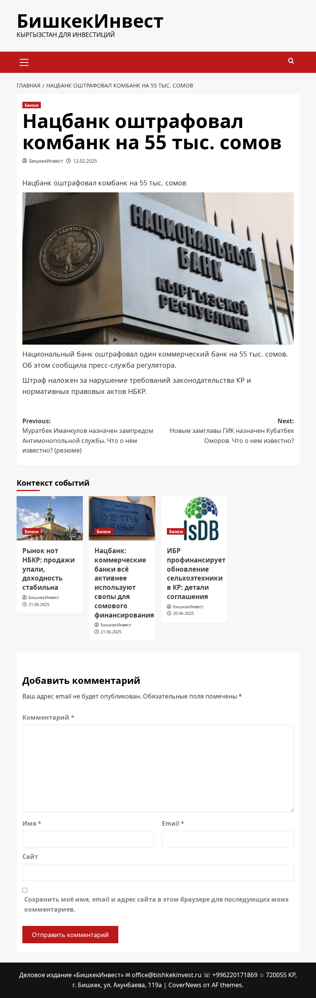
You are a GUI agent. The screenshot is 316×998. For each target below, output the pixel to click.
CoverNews (185, 985)
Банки (32, 105)
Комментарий (48, 717)
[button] (24, 61)
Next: (232, 431)
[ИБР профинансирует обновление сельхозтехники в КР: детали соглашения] (194, 518)
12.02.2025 (85, 161)
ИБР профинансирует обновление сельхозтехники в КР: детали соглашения (196, 573)
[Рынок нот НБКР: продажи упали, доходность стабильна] (50, 518)
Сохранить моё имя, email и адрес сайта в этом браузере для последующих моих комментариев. (156, 904)
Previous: (87, 436)
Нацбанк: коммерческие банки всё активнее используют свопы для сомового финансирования (124, 582)
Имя (31, 823)
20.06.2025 (183, 613)
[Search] (291, 61)
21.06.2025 (39, 604)
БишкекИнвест (90, 20)
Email (173, 823)
